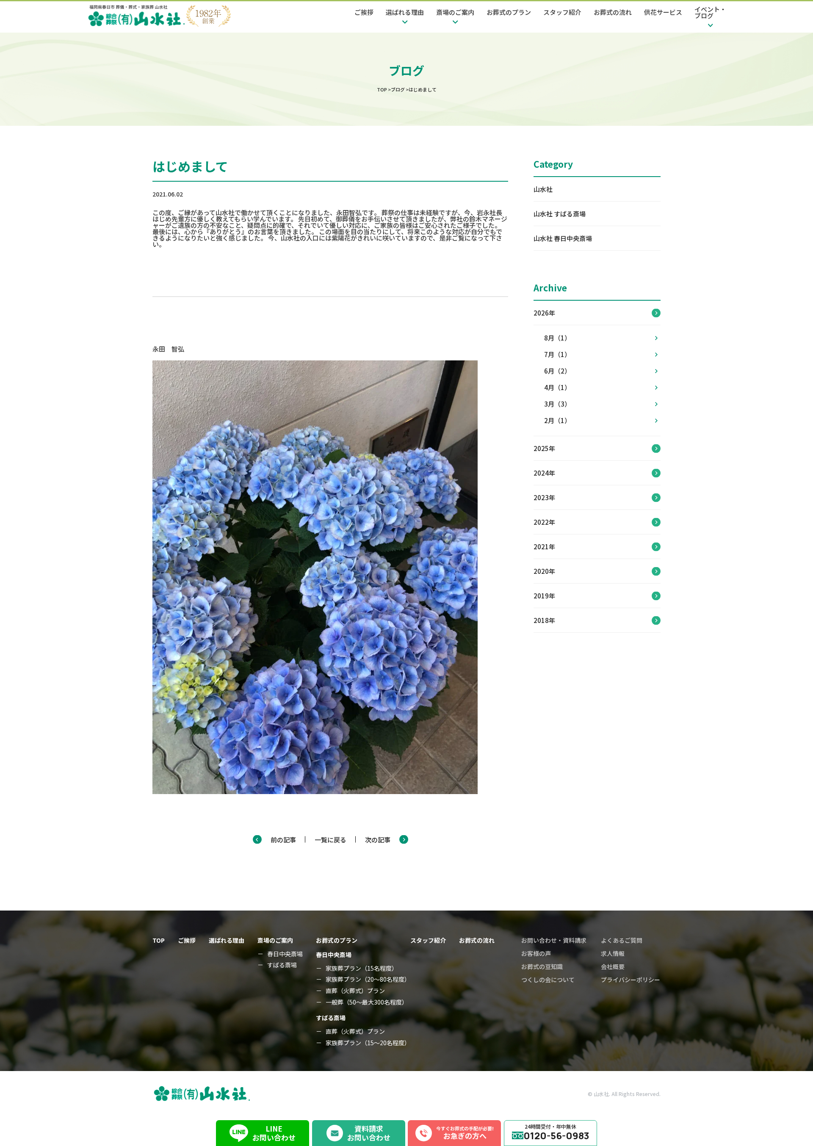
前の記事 (283, 839)
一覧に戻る (330, 839)
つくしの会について (548, 980)
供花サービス (663, 12)
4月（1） (557, 387)
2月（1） (557, 420)
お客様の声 (536, 953)
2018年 (544, 620)
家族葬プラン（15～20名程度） (368, 1043)
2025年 (544, 448)
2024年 (544, 472)
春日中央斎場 (285, 954)
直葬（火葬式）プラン (355, 991)
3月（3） (557, 403)
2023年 (544, 497)
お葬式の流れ (613, 12)
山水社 (543, 189)
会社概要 (613, 966)
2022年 (544, 522)
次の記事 (377, 839)
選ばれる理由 (226, 940)
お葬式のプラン (509, 12)
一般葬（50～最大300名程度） (367, 1002)
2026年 (544, 312)
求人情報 (613, 953)
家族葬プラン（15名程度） (362, 968)
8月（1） (557, 337)
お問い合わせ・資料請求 (553, 940)
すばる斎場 (282, 965)
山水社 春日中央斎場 (563, 238)
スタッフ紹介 (562, 12)
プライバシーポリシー (630, 980)
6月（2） (557, 370)
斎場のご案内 (275, 940)
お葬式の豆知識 (542, 966)
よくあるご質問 (621, 940)
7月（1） (557, 354)
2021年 (544, 546)
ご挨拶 (363, 12)
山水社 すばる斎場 (560, 213)
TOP (158, 940)
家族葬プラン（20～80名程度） (368, 979)
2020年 (544, 571)
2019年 (544, 595)
